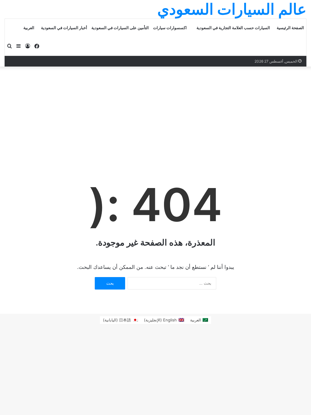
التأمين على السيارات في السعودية (120, 28)
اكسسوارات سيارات (170, 28)
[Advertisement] (155, 112)
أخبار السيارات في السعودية (64, 28)
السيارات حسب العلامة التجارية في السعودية (233, 28)
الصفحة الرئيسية (290, 28)
